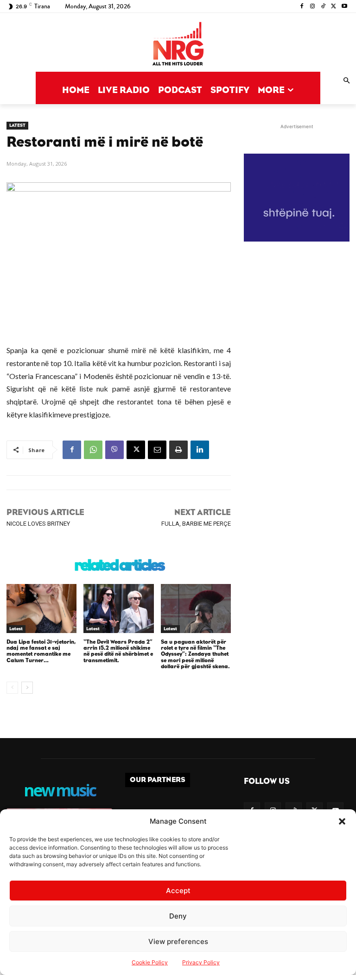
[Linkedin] (200, 450)
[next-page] (27, 688)
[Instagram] (312, 6)
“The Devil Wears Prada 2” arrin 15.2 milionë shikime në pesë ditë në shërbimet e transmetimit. (118, 651)
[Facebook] (302, 6)
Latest (17, 125)
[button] (342, 821)
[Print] (178, 450)
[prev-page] (12, 688)
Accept (178, 890)
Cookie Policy (150, 962)
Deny (178, 916)
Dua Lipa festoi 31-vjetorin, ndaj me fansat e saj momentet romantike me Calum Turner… (41, 651)
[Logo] (178, 45)
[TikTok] (323, 6)
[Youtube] (344, 6)
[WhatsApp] (93, 450)
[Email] (157, 450)
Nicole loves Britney (38, 523)
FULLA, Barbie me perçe (196, 523)
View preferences (178, 941)
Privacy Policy (201, 962)
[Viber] (114, 450)
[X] (333, 6)
